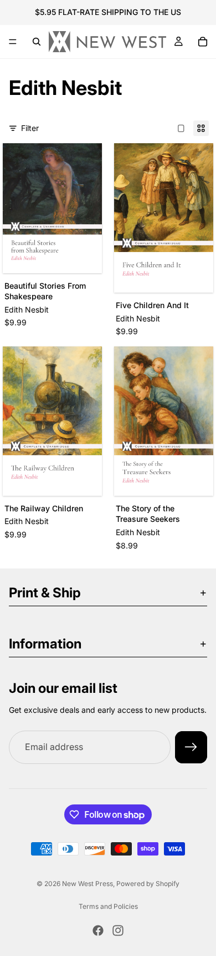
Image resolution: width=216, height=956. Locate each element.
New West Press (87, 883)
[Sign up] (191, 747)
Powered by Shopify (147, 883)
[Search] (36, 41)
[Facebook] (98, 930)
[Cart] (203, 41)
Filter (30, 128)
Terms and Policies (108, 906)
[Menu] (12, 41)
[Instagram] (118, 930)
